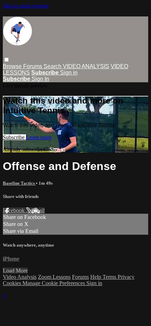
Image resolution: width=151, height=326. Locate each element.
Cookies (12, 283)
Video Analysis (20, 277)
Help (96, 277)
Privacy (126, 277)
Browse (13, 66)
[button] (6, 59)
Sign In (40, 79)
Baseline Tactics (19, 183)
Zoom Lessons (54, 277)
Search (53, 66)
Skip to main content (25, 6)
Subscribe (14, 137)
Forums (33, 66)
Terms (110, 277)
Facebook (14, 210)
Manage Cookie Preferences (54, 283)
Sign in (69, 73)
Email (38, 210)
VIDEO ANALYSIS (86, 66)
